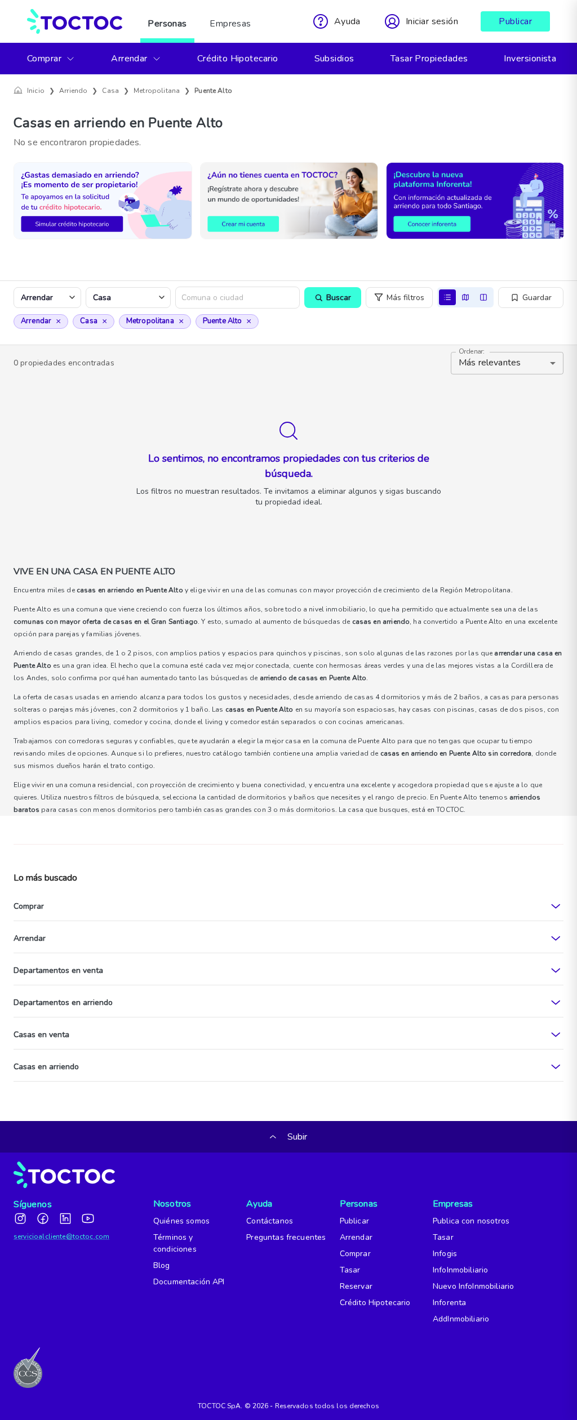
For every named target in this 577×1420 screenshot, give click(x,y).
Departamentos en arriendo (63, 1002)
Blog (161, 1265)
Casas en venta (41, 1034)
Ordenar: (471, 351)
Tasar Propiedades (429, 58)
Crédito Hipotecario (237, 58)
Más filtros (405, 297)
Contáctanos (269, 1221)
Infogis (445, 1253)
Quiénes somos (181, 1221)
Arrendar (129, 58)
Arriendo (73, 90)
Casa (110, 90)
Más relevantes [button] (490, 362)
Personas (167, 23)
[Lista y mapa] (483, 297)
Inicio (36, 90)
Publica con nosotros (471, 1221)
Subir (296, 1137)
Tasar (350, 1270)
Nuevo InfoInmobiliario (473, 1286)
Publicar (515, 21)
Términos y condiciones (175, 1243)
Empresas (230, 23)
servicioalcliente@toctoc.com (61, 1236)
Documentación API (189, 1281)
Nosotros (167, 1204)
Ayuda (259, 1204)
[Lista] (447, 297)
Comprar (44, 58)
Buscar (338, 297)
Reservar (356, 1286)
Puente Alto (213, 90)
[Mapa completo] (465, 297)
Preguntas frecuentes (286, 1237)
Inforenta (449, 1302)
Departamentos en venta (58, 970)
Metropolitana (157, 90)
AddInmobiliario (461, 1319)
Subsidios (334, 58)
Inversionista (530, 58)
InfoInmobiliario (460, 1270)
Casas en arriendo (46, 1066)
